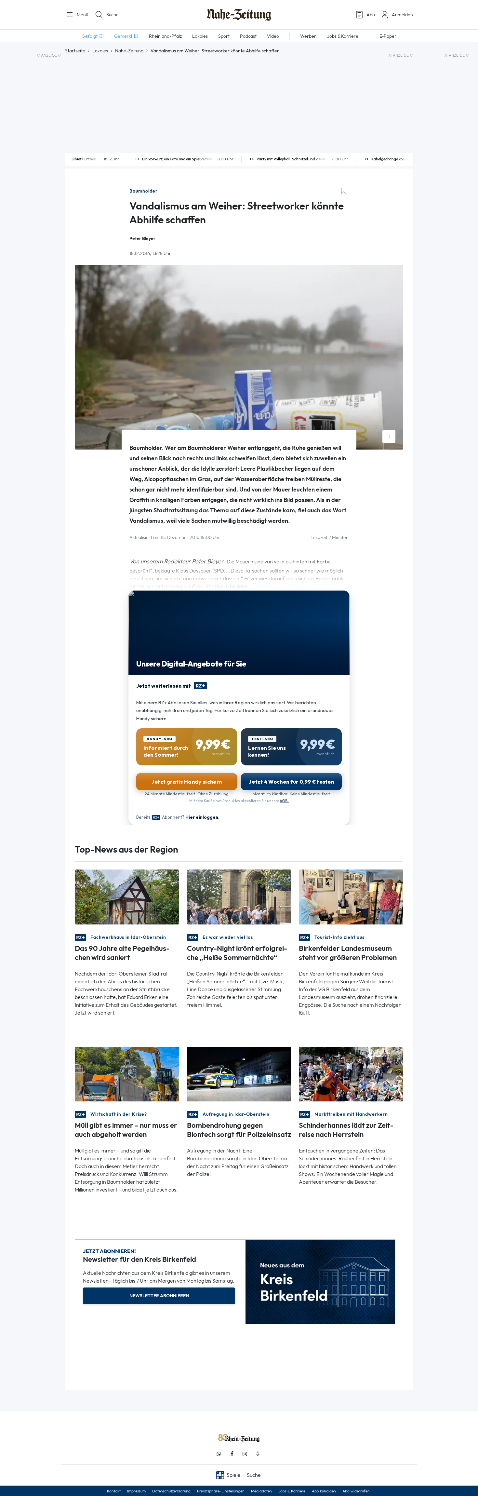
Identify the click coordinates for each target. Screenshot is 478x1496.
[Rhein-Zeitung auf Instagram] (245, 1453)
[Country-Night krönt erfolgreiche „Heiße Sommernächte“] (239, 896)
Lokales (100, 51)
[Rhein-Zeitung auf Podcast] (258, 1453)
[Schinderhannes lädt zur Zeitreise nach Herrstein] (351, 1073)
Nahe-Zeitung (129, 51)
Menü (82, 15)
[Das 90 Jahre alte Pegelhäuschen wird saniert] (127, 896)
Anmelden (402, 15)
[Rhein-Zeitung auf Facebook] (232, 1453)
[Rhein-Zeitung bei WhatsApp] (219, 1453)
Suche (112, 15)
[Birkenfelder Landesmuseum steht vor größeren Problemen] (351, 896)
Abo (370, 15)
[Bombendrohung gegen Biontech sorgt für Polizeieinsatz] (239, 1073)
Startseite (75, 51)
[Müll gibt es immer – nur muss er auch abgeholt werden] (127, 1073)
